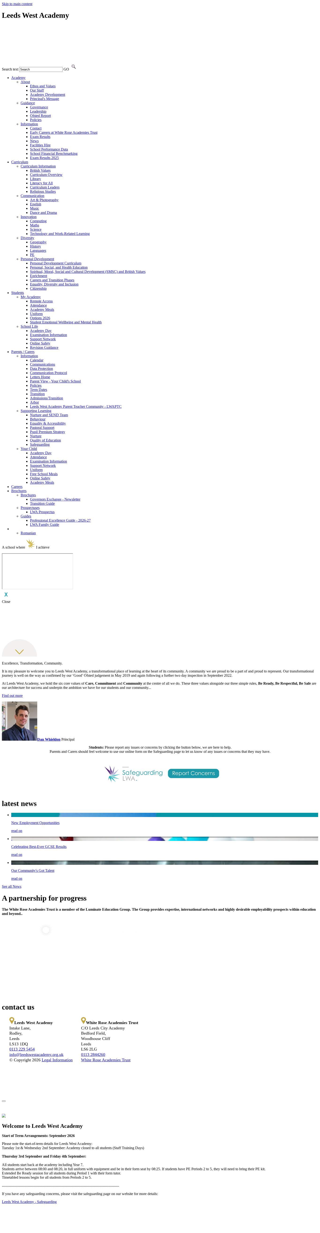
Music (34, 208)
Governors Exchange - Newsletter (55, 499)
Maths (34, 225)
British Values (40, 170)
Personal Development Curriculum (55, 263)
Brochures (18, 491)
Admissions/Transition (46, 398)
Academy (18, 78)
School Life (29, 326)
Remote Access (41, 301)
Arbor (34, 402)
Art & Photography (44, 200)
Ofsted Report (40, 116)
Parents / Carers (22, 352)
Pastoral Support (42, 428)
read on (16, 831)
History (35, 246)
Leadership (38, 111)
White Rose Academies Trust (105, 1060)
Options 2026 (40, 318)
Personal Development (37, 259)
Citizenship (38, 288)
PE (32, 255)
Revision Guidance (44, 347)
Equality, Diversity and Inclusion (54, 284)
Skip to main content (17, 4)
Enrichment (38, 276)
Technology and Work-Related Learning (60, 234)
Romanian (28, 533)
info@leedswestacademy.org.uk (36, 1054)
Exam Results (40, 137)
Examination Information (48, 335)
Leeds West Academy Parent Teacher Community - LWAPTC (76, 407)
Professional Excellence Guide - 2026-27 (60, 520)
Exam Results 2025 (44, 158)
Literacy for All (41, 183)
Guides (26, 516)
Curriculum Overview (46, 175)
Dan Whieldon (48, 739)
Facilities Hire (40, 145)
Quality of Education (45, 440)
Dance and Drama (43, 213)
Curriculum (19, 162)
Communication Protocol (48, 373)
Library (35, 179)
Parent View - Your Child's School (55, 381)
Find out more (12, 696)
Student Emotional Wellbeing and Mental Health (66, 322)
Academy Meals (42, 310)
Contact (35, 128)
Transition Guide (42, 503)
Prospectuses (30, 508)
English (35, 204)
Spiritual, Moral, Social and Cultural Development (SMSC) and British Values (87, 272)
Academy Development (47, 95)
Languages (38, 251)
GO (66, 69)
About (25, 82)
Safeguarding (40, 444)
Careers (16, 487)
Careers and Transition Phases (52, 280)
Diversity (27, 238)
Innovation (29, 217)
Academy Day (41, 331)
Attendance (38, 305)
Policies (35, 120)
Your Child (29, 449)
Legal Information (57, 1060)
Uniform (36, 314)
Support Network (43, 339)
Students (17, 293)
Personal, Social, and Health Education (59, 267)
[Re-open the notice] (4, 1101)
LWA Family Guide (44, 525)
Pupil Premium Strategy (47, 432)
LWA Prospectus (42, 512)
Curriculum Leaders (45, 187)
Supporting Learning (36, 411)
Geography (38, 242)
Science (35, 229)
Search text (10, 69)
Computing (38, 221)
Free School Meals (44, 474)
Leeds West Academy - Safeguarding (29, 1202)
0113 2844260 (93, 1054)
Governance (39, 107)
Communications (42, 364)
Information (29, 124)
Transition (37, 394)
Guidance (28, 103)
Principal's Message (44, 99)
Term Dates (38, 390)
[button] (73, 67)
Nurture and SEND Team (49, 415)
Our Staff (37, 90)
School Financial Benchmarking (54, 154)
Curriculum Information (38, 166)
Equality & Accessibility (48, 423)
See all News (11, 886)
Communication (32, 196)
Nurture (35, 436)
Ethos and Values (43, 86)
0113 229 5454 (22, 1049)
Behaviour (37, 419)
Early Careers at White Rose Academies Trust (63, 132)
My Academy (31, 297)
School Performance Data (49, 149)
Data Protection (41, 369)
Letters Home (40, 377)
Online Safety (40, 343)
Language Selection (26, 529)
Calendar (36, 360)
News (34, 141)
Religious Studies (43, 191)
